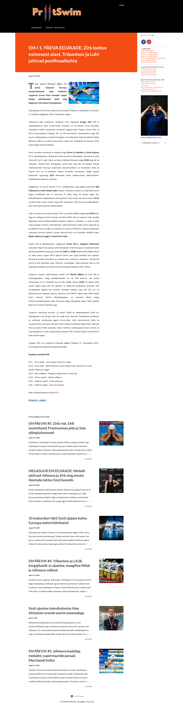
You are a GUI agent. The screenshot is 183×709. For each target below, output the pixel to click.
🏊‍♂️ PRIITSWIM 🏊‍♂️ (147, 35)
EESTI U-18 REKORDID (149, 52)
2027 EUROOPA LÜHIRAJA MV (152, 87)
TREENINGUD (36, 27)
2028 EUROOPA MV (148, 89)
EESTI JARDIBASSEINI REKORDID (153, 58)
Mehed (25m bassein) (148, 73)
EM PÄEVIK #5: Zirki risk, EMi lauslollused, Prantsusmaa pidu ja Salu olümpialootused (57, 428)
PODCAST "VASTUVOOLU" (55, 27)
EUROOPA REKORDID (149, 62)
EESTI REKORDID (147, 51)
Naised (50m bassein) (148, 71)
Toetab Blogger (78, 696)
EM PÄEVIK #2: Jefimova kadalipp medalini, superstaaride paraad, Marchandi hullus (54, 655)
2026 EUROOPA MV (148, 82)
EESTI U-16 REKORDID (149, 54)
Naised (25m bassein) (148, 75)
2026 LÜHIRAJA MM (148, 84)
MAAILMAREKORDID (148, 60)
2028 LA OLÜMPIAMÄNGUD (151, 91)
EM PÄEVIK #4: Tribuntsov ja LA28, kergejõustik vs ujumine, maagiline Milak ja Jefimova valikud (59, 565)
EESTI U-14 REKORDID (149, 56)
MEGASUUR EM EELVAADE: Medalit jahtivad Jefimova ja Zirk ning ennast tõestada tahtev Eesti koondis (57, 475)
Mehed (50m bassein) (148, 69)
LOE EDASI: (88, 459)
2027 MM (144, 85)
